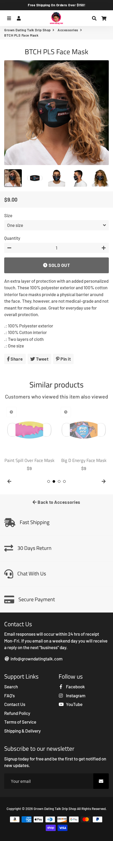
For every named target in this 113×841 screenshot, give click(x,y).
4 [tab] (64, 481)
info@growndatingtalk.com (36, 658)
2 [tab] (54, 481)
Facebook (75, 686)
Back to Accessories (58, 502)
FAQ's (9, 695)
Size (8, 215)
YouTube (74, 704)
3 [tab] (59, 481)
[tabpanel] (29, 438)
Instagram (75, 695)
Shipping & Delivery (22, 730)
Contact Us (14, 704)
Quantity (12, 238)
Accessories (68, 30)
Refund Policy (17, 713)
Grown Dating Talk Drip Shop (27, 30)
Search (11, 686)
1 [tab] (48, 481)
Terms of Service (20, 721)
